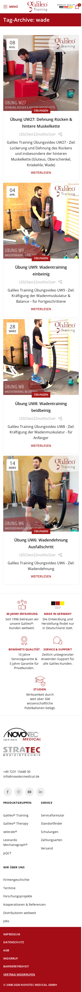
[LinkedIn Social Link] (40, 791)
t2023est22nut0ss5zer (37, 134)
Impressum (11, 934)
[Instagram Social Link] (18, 791)
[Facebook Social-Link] (7, 791)
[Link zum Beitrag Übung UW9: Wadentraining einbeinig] (41, 221)
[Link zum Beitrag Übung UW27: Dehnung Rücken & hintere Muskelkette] (41, 73)
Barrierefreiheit (16, 966)
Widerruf (10, 958)
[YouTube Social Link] (29, 791)
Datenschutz (13, 942)
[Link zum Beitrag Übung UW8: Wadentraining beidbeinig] (41, 357)
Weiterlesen (41, 172)
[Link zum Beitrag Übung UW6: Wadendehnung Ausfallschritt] (41, 494)
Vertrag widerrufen (19, 974)
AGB (6, 950)
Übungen (41, 110)
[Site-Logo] (37, 6)
